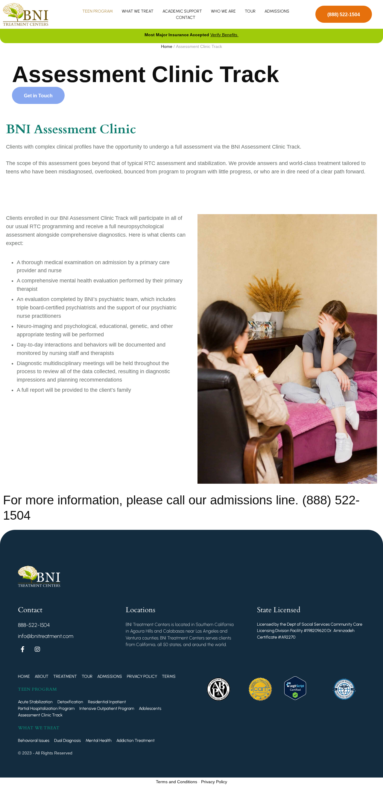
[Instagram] (37, 649)
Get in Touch (38, 95)
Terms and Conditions (176, 781)
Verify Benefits (224, 34)
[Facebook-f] (22, 649)
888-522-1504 (34, 625)
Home (166, 46)
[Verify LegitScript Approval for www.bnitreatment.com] (295, 698)
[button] (343, 14)
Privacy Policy (214, 781)
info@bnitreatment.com (45, 636)
